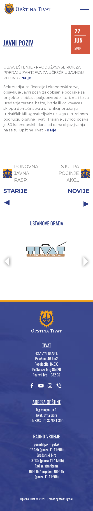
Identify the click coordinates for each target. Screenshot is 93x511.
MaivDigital (66, 499)
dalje (26, 78)
